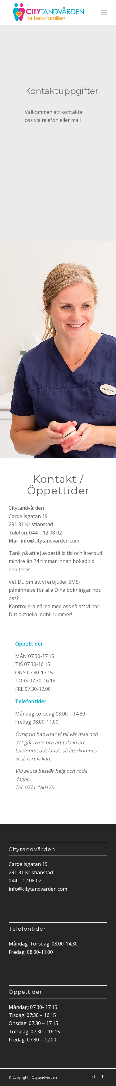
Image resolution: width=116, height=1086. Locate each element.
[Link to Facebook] (102, 1076)
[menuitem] (104, 12)
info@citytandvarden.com (38, 888)
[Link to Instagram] (93, 1076)
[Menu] (104, 12)
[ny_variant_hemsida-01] (48, 12)
